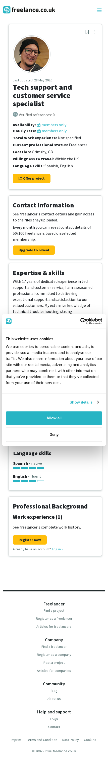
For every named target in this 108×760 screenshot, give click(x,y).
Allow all (54, 418)
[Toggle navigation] (99, 10)
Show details (81, 402)
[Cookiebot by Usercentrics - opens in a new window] (80, 321)
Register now (30, 540)
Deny (54, 434)
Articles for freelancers (54, 626)
